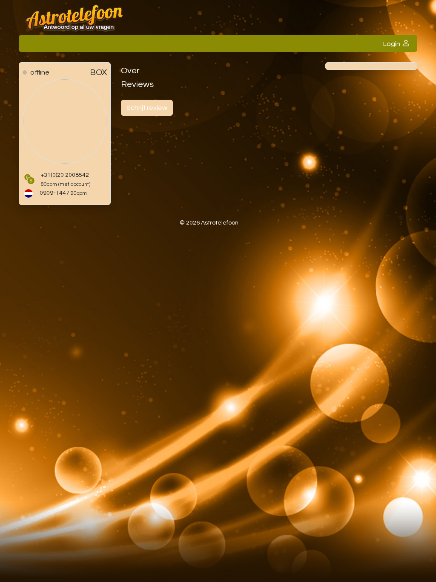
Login (392, 43)
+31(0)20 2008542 (65, 179)
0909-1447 (63, 193)
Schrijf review (146, 107)
